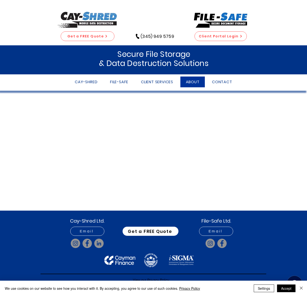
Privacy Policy (189, 288)
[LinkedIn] (99, 243)
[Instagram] (75, 243)
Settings (264, 288)
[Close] (301, 288)
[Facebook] (87, 243)
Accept (286, 288)
